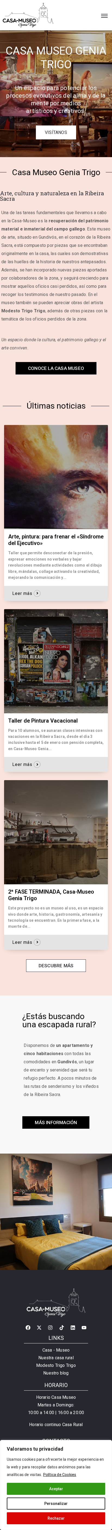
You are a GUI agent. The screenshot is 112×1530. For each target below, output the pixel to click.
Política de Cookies (59, 1474)
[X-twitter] (39, 1328)
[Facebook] (28, 1328)
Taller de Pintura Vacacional (43, 720)
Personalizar (56, 1503)
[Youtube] (84, 1328)
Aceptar (56, 1489)
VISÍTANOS (56, 132)
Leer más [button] (22, 593)
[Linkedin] (73, 1328)
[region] (56, 1485)
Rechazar (56, 1518)
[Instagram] (50, 1328)
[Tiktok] (62, 1328)
